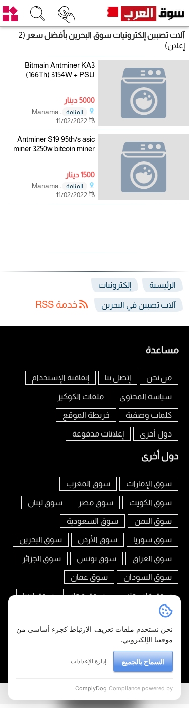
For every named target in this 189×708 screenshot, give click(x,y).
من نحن (159, 377)
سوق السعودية (92, 521)
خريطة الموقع (86, 415)
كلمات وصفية (148, 415)
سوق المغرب (88, 483)
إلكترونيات (114, 285)
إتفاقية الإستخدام (60, 377)
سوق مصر (95, 502)
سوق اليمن (153, 521)
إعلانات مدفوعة (98, 433)
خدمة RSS (57, 304)
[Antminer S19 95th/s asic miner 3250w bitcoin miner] (143, 167)
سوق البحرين (40, 539)
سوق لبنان (45, 502)
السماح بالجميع (143, 661)
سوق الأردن (97, 539)
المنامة (74, 112)
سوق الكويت (150, 502)
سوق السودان (147, 577)
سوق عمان (89, 577)
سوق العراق (152, 558)
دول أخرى (156, 433)
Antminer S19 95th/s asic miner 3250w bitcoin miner (54, 144)
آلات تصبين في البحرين (138, 305)
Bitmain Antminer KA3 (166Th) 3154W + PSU (60, 70)
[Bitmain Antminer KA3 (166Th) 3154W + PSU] (143, 93)
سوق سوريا (152, 539)
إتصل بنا (118, 377)
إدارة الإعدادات (88, 661)
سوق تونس (96, 558)
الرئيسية (162, 285)
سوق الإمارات (149, 483)
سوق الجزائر (41, 558)
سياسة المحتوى (145, 396)
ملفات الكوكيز (80, 396)
